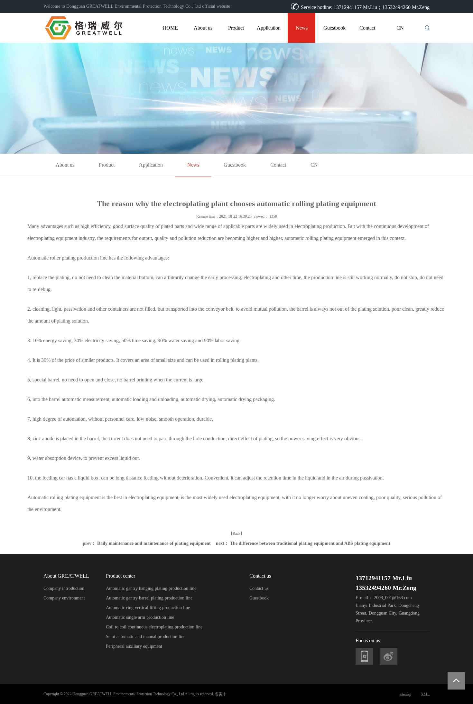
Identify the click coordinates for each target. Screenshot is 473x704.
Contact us (258, 588)
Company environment (64, 598)
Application (269, 28)
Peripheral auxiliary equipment (134, 646)
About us (203, 28)
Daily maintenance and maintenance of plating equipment (154, 543)
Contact (367, 28)
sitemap (405, 694)
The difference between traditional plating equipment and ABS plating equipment (310, 543)
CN (400, 28)
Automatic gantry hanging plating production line (151, 588)
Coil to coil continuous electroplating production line (154, 627)
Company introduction (63, 588)
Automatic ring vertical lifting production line (148, 607)
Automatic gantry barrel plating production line (149, 598)
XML (425, 694)
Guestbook (334, 28)
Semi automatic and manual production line (145, 636)
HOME (170, 28)
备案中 (221, 694)
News (302, 28)
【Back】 (236, 533)
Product (236, 28)
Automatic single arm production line (140, 617)
